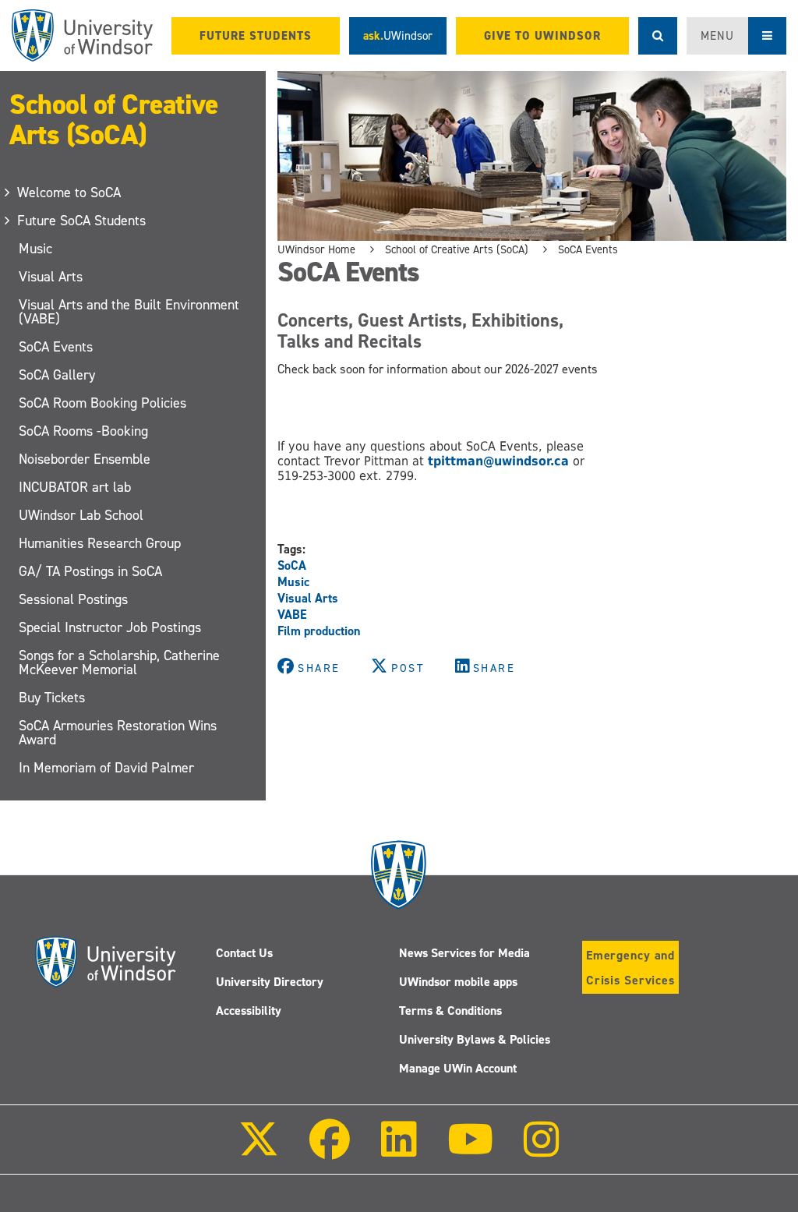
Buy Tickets (52, 697)
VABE (292, 614)
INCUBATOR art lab (75, 487)
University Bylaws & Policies (474, 1039)
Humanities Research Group (100, 543)
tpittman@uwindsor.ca (496, 461)
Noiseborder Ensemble (84, 459)
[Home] (82, 35)
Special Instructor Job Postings (110, 627)
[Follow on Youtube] (470, 1150)
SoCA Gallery (57, 375)
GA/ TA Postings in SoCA (90, 571)
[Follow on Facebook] (329, 1150)
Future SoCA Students (82, 220)
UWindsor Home (316, 249)
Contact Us (244, 953)
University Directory (269, 981)
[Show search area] (657, 36)
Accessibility (248, 1010)
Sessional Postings (73, 599)
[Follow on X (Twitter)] (258, 1150)
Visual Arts (51, 276)
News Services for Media (464, 953)
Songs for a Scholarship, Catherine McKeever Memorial (119, 662)
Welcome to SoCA (70, 192)
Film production (319, 631)
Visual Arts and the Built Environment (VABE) (129, 311)
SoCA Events (56, 346)
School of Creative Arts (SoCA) (113, 120)
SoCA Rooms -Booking (83, 431)
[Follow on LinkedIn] (398, 1150)
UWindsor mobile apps (458, 981)
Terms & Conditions (450, 1010)
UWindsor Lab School (81, 515)
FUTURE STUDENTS (256, 36)
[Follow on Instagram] (542, 1150)
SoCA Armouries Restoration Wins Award (118, 732)
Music (35, 248)
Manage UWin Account (458, 1068)
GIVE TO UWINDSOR (542, 36)
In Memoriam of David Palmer (106, 767)
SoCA (291, 565)
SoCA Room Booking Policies (102, 403)
